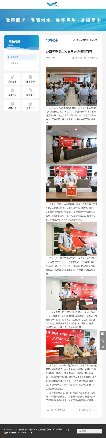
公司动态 (14, 57)
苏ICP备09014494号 (61, 430)
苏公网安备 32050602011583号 (19, 433)
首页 (78, 40)
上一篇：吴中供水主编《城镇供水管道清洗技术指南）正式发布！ (58, 410)
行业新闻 (14, 63)
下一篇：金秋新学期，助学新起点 (86, 410)
